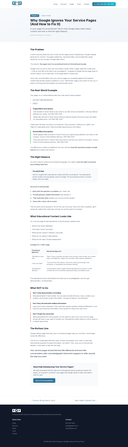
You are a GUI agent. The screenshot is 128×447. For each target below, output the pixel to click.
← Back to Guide (45, 15)
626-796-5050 (70, 423)
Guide (72, 4)
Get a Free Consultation (44, 380)
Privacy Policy (80, 441)
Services (64, 4)
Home (55, 4)
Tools (79, 4)
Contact (86, 4)
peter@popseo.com (71, 425)
